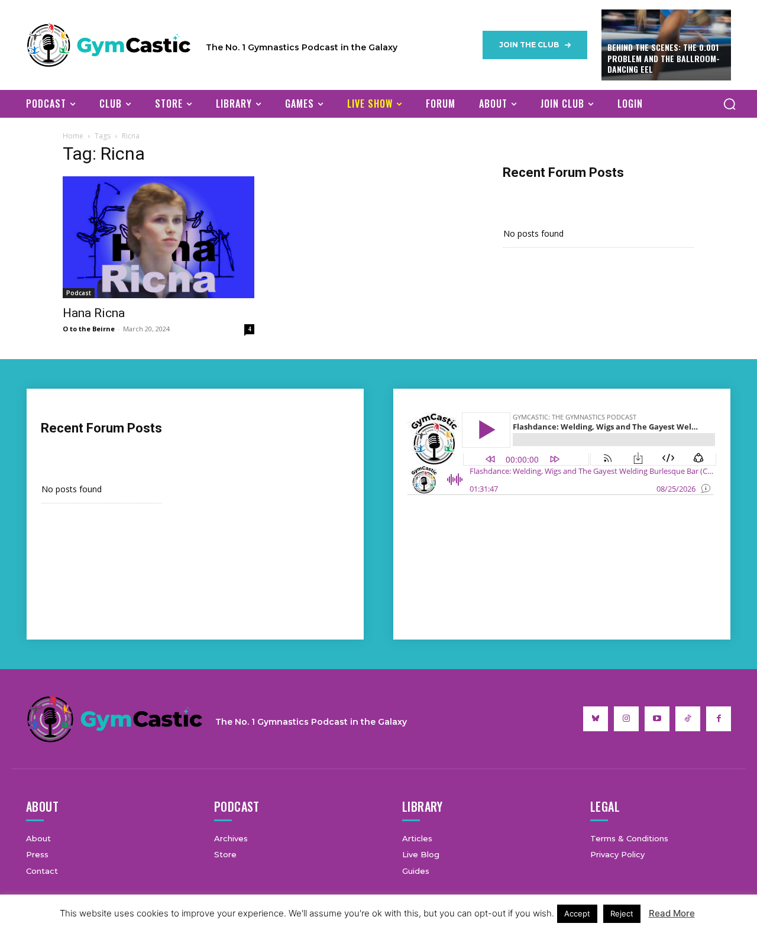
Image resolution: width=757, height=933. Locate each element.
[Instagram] (626, 718)
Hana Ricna (94, 313)
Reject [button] (621, 913)
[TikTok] (687, 718)
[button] (729, 103)
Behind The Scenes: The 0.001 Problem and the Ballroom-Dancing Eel (663, 58)
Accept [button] (577, 913)
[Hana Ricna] (158, 237)
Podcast (78, 293)
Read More (672, 913)
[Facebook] (718, 718)
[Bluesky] (595, 718)
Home (73, 136)
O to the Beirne (89, 328)
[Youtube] (657, 718)
